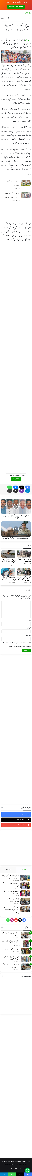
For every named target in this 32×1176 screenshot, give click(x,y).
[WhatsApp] (9, 487)
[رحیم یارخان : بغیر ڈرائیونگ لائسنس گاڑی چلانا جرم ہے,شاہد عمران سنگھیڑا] (25, 878)
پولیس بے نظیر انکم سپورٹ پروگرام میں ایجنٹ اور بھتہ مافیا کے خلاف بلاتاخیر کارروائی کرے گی (11, 909)
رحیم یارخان (28, 40)
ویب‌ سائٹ (28, 635)
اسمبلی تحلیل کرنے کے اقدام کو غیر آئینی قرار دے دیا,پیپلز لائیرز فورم (10, 935)
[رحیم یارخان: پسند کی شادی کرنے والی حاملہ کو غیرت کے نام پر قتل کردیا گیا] (8, 572)
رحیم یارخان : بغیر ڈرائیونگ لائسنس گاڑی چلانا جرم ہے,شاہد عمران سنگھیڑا (10, 877)
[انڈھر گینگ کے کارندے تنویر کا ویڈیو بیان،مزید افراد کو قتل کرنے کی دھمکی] (26, 943)
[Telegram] (27, 491)
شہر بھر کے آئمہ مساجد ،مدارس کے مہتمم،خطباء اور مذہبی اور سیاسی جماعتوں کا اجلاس (24, 579)
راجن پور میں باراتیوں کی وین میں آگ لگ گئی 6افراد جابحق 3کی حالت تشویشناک (8, 561)
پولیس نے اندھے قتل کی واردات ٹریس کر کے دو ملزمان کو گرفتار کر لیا (10, 958)
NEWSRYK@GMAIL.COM (20, 1164)
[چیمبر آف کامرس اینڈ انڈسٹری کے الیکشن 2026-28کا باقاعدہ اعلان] (25, 901)
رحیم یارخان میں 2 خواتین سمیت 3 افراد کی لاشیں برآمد (11, 885)
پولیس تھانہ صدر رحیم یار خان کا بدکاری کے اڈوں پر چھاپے (11, 950)
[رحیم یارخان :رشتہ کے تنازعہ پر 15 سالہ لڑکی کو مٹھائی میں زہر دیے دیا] (26, 967)
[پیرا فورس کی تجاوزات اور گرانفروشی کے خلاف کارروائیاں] (24, 554)
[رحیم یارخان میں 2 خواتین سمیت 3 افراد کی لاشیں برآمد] (25, 885)
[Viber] (21, 491)
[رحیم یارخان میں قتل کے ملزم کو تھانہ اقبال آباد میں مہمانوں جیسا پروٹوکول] (26, 195)
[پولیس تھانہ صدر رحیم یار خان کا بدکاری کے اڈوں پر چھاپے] (26, 951)
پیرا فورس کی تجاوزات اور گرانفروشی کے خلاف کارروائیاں (24, 560)
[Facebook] (27, 487)
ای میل (29, 628)
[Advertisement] (16, 214)
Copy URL (16, 479)
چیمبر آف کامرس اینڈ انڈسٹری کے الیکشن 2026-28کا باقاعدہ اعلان (11, 900)
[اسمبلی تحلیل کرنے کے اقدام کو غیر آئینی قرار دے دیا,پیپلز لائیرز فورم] (26, 935)
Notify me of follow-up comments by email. (15, 643)
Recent (24, 870)
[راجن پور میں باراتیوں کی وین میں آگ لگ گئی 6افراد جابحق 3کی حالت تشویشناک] (8, 554)
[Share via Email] (15, 491)
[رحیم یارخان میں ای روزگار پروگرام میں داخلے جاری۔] (26, 183)
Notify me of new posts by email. (19, 646)
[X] (21, 487)
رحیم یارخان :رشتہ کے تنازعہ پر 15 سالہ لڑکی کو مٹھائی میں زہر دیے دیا (10, 966)
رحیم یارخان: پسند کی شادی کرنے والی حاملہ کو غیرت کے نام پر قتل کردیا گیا (8, 579)
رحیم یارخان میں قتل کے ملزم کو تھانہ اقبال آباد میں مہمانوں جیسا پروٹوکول (11, 196)
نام (30, 620)
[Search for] (30, 18)
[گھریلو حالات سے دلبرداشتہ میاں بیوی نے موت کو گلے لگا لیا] (25, 893)
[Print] (9, 491)
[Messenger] (15, 487)
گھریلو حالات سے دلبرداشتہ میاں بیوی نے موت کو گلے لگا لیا (11, 893)
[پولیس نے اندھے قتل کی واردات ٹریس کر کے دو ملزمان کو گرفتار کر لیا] (26, 959)
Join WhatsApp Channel (16, 6)
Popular (8, 870)
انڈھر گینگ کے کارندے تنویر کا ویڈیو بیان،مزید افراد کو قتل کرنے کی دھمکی (10, 942)
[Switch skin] (8, 18)
